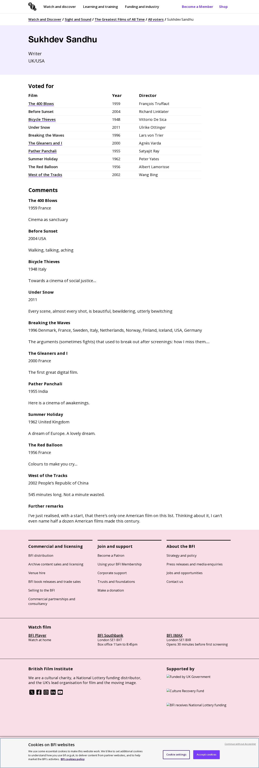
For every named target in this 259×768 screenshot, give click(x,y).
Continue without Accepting (240, 743)
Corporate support (112, 572)
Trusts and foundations (116, 581)
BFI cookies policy (73, 759)
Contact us (175, 581)
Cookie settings (176, 754)
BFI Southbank (110, 635)
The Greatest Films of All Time (120, 19)
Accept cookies (206, 754)
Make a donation (111, 590)
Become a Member (197, 6)
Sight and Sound (78, 19)
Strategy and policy (181, 555)
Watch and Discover (44, 19)
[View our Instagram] (46, 693)
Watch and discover (60, 6)
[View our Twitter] (31, 693)
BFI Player (37, 635)
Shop (223, 6)
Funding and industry (142, 6)
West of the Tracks (45, 174)
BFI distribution (40, 555)
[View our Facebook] (38, 693)
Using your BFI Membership (120, 564)
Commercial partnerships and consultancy (51, 601)
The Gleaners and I (45, 143)
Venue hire (36, 572)
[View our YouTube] (60, 693)
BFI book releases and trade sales (54, 581)
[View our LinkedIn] (53, 693)
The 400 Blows (41, 103)
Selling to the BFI (41, 590)
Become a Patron (111, 555)
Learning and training (100, 6)
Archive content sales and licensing (55, 564)
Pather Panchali (42, 151)
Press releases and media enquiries (195, 564)
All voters (156, 19)
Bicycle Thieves (42, 119)
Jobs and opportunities (185, 572)
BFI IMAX (175, 635)
